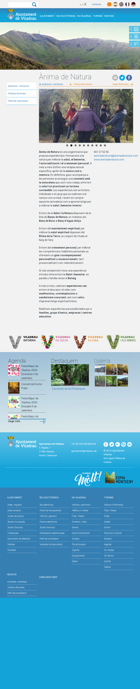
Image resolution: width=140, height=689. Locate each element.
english (121, 4)
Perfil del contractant (18, 101)
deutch (133, 4)
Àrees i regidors (14, 505)
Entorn (107, 527)
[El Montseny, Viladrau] (122, 385)
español (115, 4)
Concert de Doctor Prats (31, 386)
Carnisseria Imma (83, 84)
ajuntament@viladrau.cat (84, 451)
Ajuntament (47, 16)
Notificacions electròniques (52, 533)
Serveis (75, 527)
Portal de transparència (50, 510)
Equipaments (78, 555)
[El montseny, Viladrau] (100, 373)
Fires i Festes (78, 516)
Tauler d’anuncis (47, 527)
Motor (75, 561)
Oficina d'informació (113, 505)
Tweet (122, 78)
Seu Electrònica (65, 16)
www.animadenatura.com (109, 159)
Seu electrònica (46, 505)
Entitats (75, 538)
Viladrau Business (17, 93)
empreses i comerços (18, 86)
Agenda (75, 550)
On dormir (109, 555)
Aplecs (107, 522)
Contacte (11, 550)
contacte (96, 4)
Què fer (107, 561)
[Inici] (22, 14)
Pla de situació (78, 544)
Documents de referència (18, 538)
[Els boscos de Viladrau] (111, 373)
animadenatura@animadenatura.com (116, 155)
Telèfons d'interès (80, 510)
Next (130, 115)
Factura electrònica (48, 522)
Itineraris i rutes (79, 522)
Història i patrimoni (81, 505)
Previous (41, 115)
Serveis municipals (16, 522)
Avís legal (108, 458)
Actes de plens (14, 510)
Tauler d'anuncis (15, 527)
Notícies (11, 544)
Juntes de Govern (15, 516)
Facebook (129, 78)
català (109, 4)
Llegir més (14, 421)
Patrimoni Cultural (113, 533)
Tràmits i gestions (48, 516)
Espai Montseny (49, 34)
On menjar (109, 550)
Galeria (107, 567)
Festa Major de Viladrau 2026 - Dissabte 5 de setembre (29, 404)
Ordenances (13, 533)
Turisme (98, 16)
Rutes (107, 516)
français (127, 4)
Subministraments (81, 533)
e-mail (115, 78)
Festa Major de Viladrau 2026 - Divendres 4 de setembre (29, 372)
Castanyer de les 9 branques (68, 388)
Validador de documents (51, 544)
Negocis (109, 16)
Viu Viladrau (84, 16)
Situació (107, 538)
